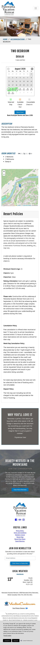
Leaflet (19, 205)
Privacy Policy (20, 531)
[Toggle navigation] (36, 8)
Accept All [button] (7, 640)
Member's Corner (20, 535)
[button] (26, 640)
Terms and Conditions (20, 533)
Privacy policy (7, 635)
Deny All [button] (16, 640)
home (5, 39)
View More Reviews (20, 490)
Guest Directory (20, 541)
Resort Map (20, 537)
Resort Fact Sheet (20, 539)
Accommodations (18, 39)
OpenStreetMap (27, 205)
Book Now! (20, 112)
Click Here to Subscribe (20, 563)
